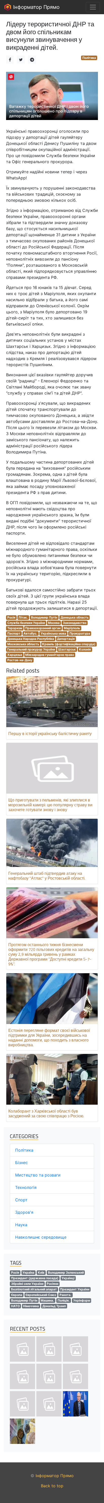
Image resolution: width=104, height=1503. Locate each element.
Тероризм (14, 628)
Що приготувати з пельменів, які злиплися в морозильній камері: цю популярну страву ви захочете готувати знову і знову (50, 805)
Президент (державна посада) (34, 1278)
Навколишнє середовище (40, 1237)
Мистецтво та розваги (38, 1174)
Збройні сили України (27, 1284)
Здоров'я (24, 1212)
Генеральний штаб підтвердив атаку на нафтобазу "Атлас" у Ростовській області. (46, 875)
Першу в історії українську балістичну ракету (50, 733)
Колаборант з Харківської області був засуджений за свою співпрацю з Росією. (46, 1113)
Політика (89, 58)
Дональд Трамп (54, 1306)
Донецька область (75, 617)
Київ (41, 1272)
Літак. (23, 617)
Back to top (52, 1485)
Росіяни (52, 1284)
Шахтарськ (67, 649)
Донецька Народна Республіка (30, 639)
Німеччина (31, 1306)
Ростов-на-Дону (19, 660)
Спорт (21, 1199)
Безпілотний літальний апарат (34, 1289)
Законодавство (74, 623)
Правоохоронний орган (43, 628)
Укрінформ (81, 1300)
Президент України (74, 1289)
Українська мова (53, 633)
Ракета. (65, 1295)
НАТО (15, 1306)
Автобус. (30, 633)
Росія (11, 617)
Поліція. (64, 1300)
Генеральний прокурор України (31, 649)
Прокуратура (79, 633)
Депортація (66, 639)
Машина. (47, 1300)
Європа (16, 1295)
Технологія (26, 1187)
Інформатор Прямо (36, 7)
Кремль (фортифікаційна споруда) (68, 644)
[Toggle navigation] (93, 7)
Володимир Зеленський (66, 1272)
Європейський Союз (40, 1295)
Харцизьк (14, 655)
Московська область (23, 644)
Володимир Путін (44, 617)
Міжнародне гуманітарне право (49, 655)
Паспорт (13, 633)
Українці (68, 1278)
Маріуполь (72, 628)
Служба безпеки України (26, 623)
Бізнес (21, 1162)
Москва (54, 623)
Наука (21, 1224)
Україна (28, 1272)
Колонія (85, 649)
